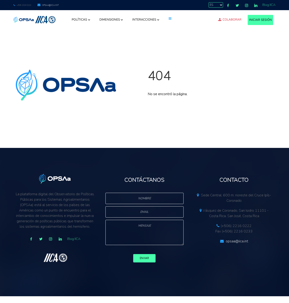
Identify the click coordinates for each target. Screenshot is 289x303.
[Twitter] (237, 5)
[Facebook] (228, 5)
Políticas (79, 20)
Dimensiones (109, 20)
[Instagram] (246, 5)
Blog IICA (268, 5)
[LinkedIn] (255, 5)
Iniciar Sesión (260, 20)
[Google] (50, 239)
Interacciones (144, 20)
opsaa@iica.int (50, 5)
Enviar (144, 258)
